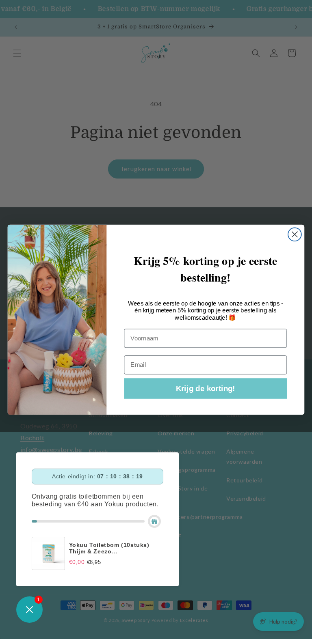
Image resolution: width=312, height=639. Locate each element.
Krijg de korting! (205, 388)
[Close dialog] (294, 234)
